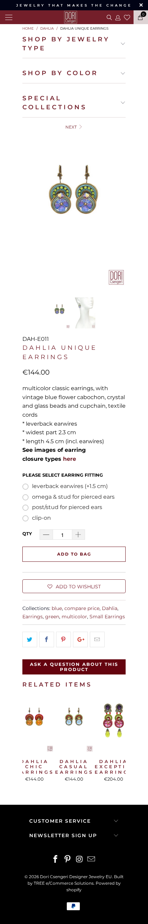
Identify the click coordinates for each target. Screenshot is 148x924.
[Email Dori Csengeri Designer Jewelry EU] (91, 859)
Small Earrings (107, 616)
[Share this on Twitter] (29, 640)
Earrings (32, 616)
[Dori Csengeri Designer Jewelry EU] (74, 17)
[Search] (109, 17)
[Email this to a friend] (97, 640)
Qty (27, 533)
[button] (74, 586)
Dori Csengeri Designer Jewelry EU (76, 876)
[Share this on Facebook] (46, 640)
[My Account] (117, 17)
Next (71, 127)
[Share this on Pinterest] (63, 640)
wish (127, 16)
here (69, 459)
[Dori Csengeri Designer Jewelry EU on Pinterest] (68, 859)
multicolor (74, 616)
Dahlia (109, 608)
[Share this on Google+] (80, 640)
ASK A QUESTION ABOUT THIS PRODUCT (74, 666)
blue (57, 608)
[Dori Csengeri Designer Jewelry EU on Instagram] (80, 859)
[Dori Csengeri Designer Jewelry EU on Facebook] (56, 859)
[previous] (29, 208)
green (52, 616)
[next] (119, 208)
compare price (81, 608)
